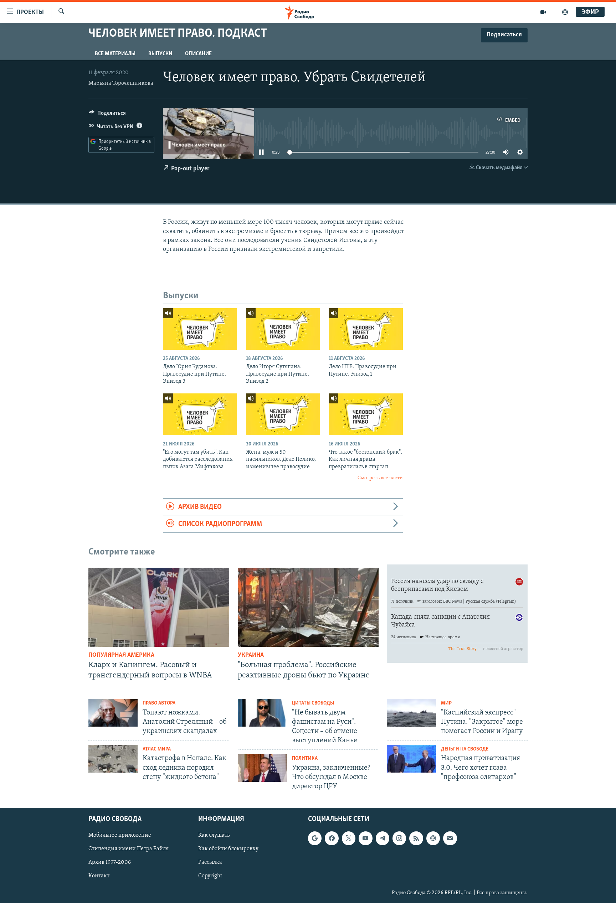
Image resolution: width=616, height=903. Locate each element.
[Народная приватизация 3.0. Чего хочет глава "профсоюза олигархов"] (411, 759)
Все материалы (115, 54)
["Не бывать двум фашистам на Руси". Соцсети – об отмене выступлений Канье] (262, 713)
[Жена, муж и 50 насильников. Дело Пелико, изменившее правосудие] (283, 414)
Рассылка (210, 863)
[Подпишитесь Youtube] (365, 838)
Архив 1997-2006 (109, 863)
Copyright (210, 876)
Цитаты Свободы (313, 703)
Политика (305, 758)
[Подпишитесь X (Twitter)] (348, 838)
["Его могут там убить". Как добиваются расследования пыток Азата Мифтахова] (200, 414)
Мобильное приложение (119, 835)
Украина (251, 655)
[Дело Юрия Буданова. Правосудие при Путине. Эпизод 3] (200, 329)
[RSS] (416, 838)
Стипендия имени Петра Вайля (128, 849)
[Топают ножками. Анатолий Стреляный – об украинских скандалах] (113, 713)
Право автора (159, 703)
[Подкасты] (433, 838)
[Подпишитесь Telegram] (382, 838)
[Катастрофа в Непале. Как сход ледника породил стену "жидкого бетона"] (113, 759)
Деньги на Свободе (464, 749)
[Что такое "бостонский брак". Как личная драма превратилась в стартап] (366, 414)
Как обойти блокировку (228, 849)
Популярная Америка (121, 655)
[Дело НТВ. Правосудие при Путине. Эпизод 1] (366, 329)
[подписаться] (450, 838)
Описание (198, 54)
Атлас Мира (157, 749)
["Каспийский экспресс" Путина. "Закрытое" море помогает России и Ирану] (411, 713)
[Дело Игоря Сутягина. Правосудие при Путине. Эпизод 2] (283, 329)
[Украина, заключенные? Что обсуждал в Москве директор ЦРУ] (262, 768)
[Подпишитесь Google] (315, 838)
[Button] (107, 115)
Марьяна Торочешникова (120, 83)
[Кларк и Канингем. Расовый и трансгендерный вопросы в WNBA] (158, 607)
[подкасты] (565, 12)
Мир (446, 703)
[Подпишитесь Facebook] (331, 838)
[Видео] (543, 12)
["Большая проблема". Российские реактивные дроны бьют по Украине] (308, 607)
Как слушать (214, 835)
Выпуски (160, 54)
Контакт (98, 876)
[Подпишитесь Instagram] (399, 838)
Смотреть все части (380, 478)
